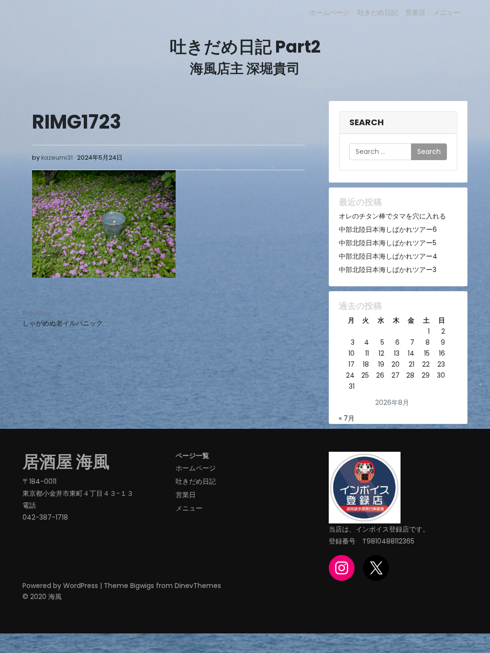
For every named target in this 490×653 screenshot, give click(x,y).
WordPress (80, 585)
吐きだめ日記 (377, 12)
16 (442, 353)
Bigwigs (142, 585)
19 (381, 364)
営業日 (415, 12)
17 (351, 364)
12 (381, 353)
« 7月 (347, 418)
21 (411, 364)
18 (366, 364)
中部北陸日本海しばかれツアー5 (387, 243)
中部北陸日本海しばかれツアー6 (388, 229)
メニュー (446, 12)
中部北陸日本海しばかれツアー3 (387, 269)
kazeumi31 (57, 157)
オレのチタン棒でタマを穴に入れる (392, 216)
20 (395, 364)
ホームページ (330, 12)
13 (397, 353)
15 (427, 353)
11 (367, 353)
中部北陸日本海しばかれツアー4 (388, 256)
